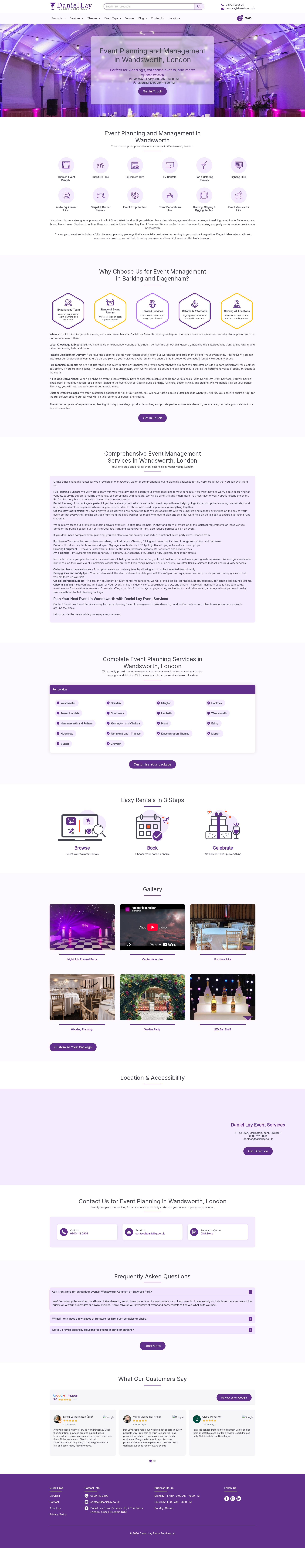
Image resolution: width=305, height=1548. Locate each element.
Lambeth (166, 713)
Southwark (117, 713)
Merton (215, 733)
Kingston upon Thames (175, 733)
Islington (166, 703)
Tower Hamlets (70, 713)
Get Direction (258, 1151)
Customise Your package (152, 764)
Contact (54, 1502)
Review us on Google (234, 1397)
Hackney (216, 703)
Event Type (111, 18)
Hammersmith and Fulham (76, 723)
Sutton (65, 743)
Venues (129, 18)
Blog (141, 18)
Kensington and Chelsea (125, 723)
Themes (92, 18)
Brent (164, 723)
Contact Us (158, 18)
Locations (174, 18)
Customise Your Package (73, 1047)
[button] (150, 1461)
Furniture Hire (222, 959)
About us (55, 1508)
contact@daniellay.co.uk (240, 8)
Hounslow (67, 733)
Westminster (68, 703)
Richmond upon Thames (126, 733)
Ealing (214, 723)
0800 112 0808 (234, 4)
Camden (116, 703)
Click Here (207, 1233)
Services (75, 18)
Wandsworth (219, 713)
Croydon (116, 743)
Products (56, 18)
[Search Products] (199, 6)
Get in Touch (152, 91)
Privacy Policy (58, 1514)
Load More (152, 1346)
